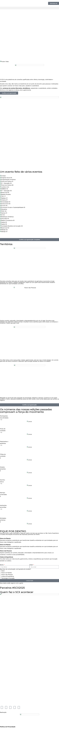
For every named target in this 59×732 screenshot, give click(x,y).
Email (31, 564)
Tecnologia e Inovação (8, 578)
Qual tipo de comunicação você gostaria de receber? (15, 569)
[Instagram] (2, 707)
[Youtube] (10, 707)
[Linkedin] (15, 707)
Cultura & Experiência (7, 576)
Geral (2, 571)
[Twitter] (6, 707)
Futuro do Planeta (6, 572)
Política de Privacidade (7, 727)
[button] (29, 8)
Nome (2, 564)
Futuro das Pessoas (7, 574)
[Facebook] (19, 707)
